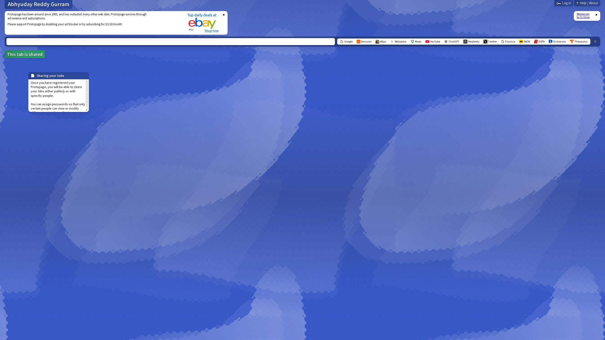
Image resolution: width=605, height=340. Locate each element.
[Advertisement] (93, 23)
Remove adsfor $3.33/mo (583, 15)
